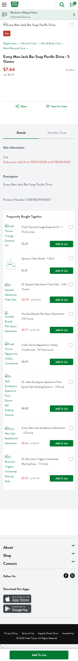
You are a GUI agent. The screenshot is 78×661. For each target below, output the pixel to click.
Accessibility (68, 633)
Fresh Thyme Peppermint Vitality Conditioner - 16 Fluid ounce (40, 347)
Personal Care (28, 43)
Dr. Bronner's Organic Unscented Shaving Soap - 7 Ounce (40, 461)
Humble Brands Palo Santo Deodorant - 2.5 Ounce (44, 316)
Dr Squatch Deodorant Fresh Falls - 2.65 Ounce (44, 286)
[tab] (21, 133)
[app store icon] (17, 602)
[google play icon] (17, 611)
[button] (61, 5)
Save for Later (59, 106)
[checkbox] (71, 25)
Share (23, 106)
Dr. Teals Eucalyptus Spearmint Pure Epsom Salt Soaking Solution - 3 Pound (43, 384)
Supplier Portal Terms (48, 633)
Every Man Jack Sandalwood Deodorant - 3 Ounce (44, 430)
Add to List (61, 244)
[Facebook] (66, 577)
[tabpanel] (39, 316)
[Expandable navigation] (4, 4)
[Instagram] (72, 577)
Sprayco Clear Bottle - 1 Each (38, 258)
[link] (57, 106)
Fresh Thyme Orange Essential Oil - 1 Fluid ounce (42, 229)
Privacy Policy (11, 633)
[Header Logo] (14, 5)
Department (10, 43)
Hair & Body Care (51, 43)
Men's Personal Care (14, 48)
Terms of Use (28, 633)
